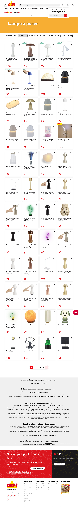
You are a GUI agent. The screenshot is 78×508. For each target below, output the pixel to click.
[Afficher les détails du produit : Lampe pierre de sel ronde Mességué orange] (30, 316)
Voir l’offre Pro (59, 464)
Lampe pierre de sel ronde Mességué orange (30, 325)
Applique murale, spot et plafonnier (37, 35)
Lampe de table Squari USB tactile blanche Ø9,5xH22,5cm (12, 273)
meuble (58, 396)
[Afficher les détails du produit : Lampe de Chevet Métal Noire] (30, 342)
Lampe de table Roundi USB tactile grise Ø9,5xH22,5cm (64, 245)
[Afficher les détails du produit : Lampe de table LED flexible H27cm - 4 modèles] (13, 184)
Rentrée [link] (6, 8)
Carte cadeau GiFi (40, 483)
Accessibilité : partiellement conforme (63, 506)
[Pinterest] (17, 495)
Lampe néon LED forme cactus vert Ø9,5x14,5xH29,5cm (29, 219)
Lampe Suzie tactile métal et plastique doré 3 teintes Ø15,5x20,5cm (30, 114)
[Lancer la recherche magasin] (65, 15)
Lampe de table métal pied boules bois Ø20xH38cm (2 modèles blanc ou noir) (47, 60)
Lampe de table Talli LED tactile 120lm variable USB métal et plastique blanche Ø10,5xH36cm (12, 87)
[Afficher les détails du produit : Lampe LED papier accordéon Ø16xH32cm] (48, 316)
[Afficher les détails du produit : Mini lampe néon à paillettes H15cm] (48, 342)
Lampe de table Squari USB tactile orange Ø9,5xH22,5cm (47, 299)
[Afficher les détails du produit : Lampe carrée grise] (65, 342)
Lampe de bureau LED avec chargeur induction (47, 272)
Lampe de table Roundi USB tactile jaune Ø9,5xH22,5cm (64, 299)
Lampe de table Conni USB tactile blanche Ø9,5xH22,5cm (12, 299)
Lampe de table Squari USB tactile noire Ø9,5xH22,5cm (12, 245)
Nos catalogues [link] (8, 12)
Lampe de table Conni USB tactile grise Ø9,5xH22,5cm (64, 167)
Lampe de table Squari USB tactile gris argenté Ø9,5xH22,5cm (12, 219)
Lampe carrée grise (62, 350)
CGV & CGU (23, 506)
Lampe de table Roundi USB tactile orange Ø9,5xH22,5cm (30, 246)
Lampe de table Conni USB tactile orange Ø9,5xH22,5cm (30, 273)
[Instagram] (11, 495)
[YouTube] (14, 495)
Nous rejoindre (51, 485)
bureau (42, 396)
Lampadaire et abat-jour (53, 35)
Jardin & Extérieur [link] (21, 8)
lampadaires (53, 435)
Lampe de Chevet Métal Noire (29, 351)
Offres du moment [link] (33, 8)
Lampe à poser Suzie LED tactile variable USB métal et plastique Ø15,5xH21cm (30, 60)
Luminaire (24, 15)
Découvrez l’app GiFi (40, 485)
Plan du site (17, 506)
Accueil (5, 15)
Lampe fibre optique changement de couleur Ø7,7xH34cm (29, 167)
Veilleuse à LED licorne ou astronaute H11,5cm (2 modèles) (47, 141)
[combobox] (39, 5)
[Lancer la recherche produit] (20, 5)
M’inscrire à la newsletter (37, 468)
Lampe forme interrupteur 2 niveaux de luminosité (12, 113)
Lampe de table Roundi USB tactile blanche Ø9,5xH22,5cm (30, 299)
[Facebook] (8, 495)
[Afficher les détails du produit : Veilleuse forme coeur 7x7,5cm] (48, 158)
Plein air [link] (12, 8)
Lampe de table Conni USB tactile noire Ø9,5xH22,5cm (47, 193)
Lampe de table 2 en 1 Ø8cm (13, 166)
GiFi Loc (37, 489)
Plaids (46, 443)
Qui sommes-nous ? (52, 483)
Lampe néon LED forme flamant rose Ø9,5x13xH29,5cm (46, 246)
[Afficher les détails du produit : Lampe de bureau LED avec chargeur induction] (48, 263)
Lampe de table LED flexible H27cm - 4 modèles (12, 193)
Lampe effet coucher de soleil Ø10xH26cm (11, 351)
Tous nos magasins (52, 487)
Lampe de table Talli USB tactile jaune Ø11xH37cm (29, 193)
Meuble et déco (11, 15)
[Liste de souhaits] (19, 45)
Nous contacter (27, 485)
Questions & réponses (29, 483)
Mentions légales (31, 506)
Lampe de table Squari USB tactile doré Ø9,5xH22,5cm (64, 272)
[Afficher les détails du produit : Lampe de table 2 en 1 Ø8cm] (13, 158)
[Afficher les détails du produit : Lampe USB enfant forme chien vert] (65, 316)
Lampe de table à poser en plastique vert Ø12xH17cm (47, 113)
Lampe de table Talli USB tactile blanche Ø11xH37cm (64, 113)
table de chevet (49, 396)
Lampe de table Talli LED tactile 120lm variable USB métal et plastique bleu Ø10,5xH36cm (30, 87)
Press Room (50, 489)
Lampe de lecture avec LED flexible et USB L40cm (64, 140)
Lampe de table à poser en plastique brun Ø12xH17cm (12, 140)
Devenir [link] (17, 12)
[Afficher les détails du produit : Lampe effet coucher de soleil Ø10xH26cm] (13, 342)
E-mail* (9, 466)
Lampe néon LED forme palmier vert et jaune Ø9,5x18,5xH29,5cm (11, 326)
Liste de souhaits (28, 487)
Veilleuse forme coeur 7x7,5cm (46, 167)
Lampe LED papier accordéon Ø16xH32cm (46, 325)
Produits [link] (41, 8)
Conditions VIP (39, 487)
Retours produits (27, 489)
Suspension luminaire (11, 35)
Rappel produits (27, 491)
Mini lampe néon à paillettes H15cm (47, 351)
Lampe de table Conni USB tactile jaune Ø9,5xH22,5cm (64, 193)
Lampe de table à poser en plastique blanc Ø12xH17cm (30, 140)
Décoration (18, 15)
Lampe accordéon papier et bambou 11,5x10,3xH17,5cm (47, 86)
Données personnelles (40, 506)
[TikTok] (8, 499)
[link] (42, 10)
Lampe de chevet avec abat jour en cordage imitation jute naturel (64, 219)
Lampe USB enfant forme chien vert (64, 325)
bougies (50, 443)
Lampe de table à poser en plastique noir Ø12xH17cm (64, 86)
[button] (62, 5)
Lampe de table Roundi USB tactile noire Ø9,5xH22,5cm (47, 219)
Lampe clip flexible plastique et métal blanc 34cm (64, 59)
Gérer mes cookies (50, 506)
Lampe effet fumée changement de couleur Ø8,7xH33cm (11, 60)
